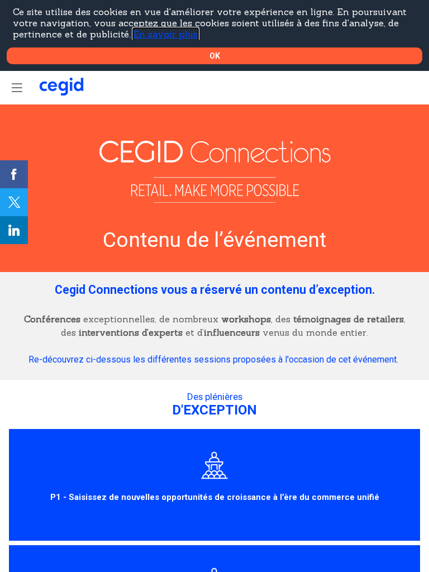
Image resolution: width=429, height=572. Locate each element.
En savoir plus (166, 34)
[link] (14, 174)
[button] (17, 87)
